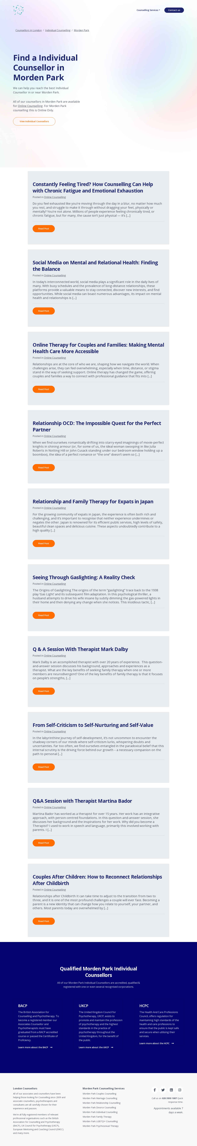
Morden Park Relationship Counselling (101, 1102)
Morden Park (81, 30)
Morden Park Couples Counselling (99, 1093)
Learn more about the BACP (33, 1047)
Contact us (174, 10)
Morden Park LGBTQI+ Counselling (100, 1121)
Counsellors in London (29, 30)
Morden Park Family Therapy (97, 1116)
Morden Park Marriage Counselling (100, 1098)
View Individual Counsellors (34, 121)
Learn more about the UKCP (94, 1047)
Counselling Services (147, 10)
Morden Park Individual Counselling (100, 1112)
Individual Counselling (57, 30)
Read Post (43, 228)
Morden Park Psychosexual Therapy (101, 1125)
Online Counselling (30, 106)
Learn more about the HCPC (154, 1043)
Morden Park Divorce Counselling (99, 1107)
